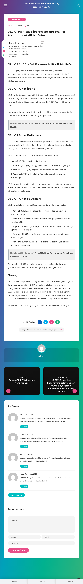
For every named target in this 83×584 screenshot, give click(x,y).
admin (41, 356)
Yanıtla (24, 426)
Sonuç (13, 57)
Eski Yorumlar (16, 495)
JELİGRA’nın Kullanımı (20, 51)
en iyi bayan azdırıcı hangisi (20, 305)
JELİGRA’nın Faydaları (20, 54)
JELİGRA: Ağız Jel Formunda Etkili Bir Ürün (27, 46)
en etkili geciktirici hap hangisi (21, 155)
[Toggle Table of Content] (41, 43)
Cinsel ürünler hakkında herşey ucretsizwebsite (41, 5)
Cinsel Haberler (17, 19)
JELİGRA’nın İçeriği (18, 49)
